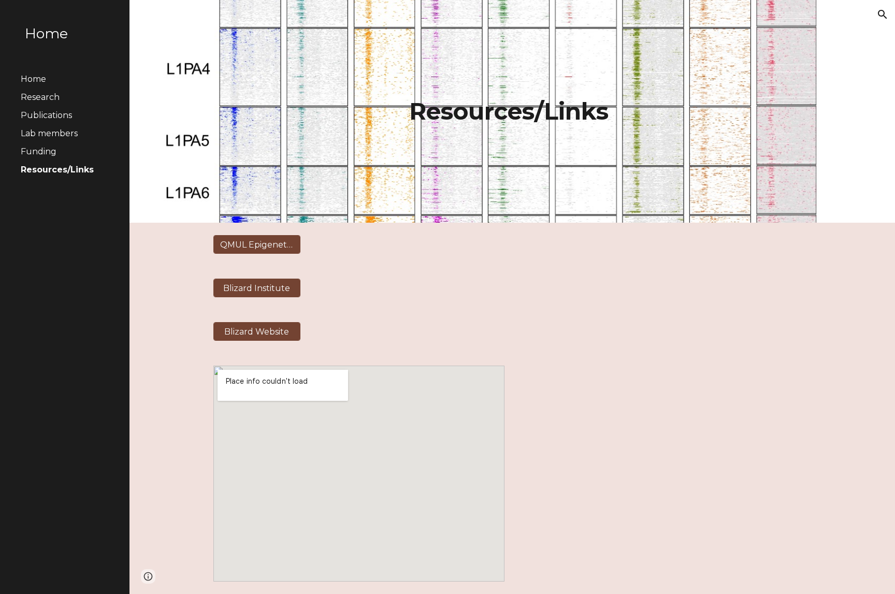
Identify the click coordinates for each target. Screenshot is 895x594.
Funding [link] (38, 151)
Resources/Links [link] (57, 170)
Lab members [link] (49, 133)
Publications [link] (46, 115)
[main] (512, 111)
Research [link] (40, 97)
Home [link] (33, 79)
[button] (882, 14)
